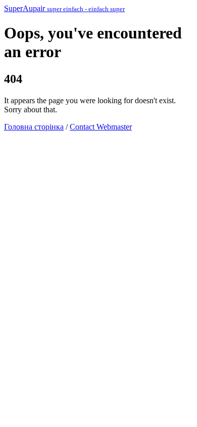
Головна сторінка (34, 126)
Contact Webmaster (101, 126)
